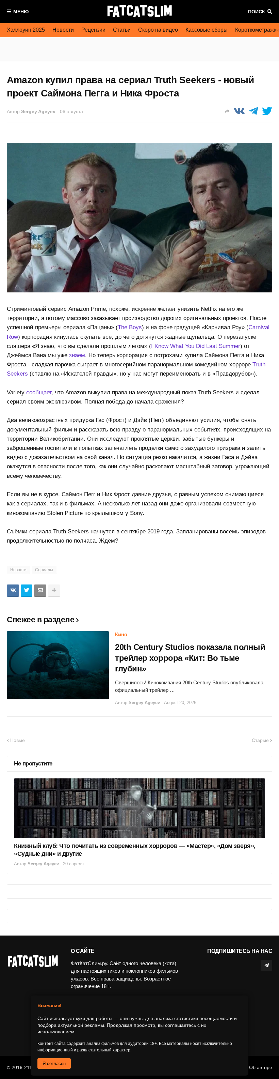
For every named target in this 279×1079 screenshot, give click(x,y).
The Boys (130, 327)
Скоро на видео (158, 30)
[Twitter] (267, 111)
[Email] (40, 590)
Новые (17, 740)
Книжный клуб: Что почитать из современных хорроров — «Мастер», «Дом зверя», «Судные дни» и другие (135, 849)
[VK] (239, 111)
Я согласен (54, 1063)
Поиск (256, 11)
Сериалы (44, 569)
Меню (21, 11)
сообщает (38, 392)
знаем (77, 355)
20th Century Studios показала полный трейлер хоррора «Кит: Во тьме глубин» (190, 657)
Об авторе (260, 1067)
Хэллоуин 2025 (26, 30)
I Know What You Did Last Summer (195, 346)
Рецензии (93, 30)
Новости (63, 30)
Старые (260, 740)
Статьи (122, 30)
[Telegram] (253, 111)
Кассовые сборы (206, 30)
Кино (121, 634)
